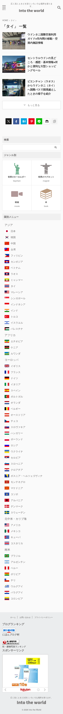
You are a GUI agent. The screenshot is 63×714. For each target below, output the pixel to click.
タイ (13, 286)
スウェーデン (18, 512)
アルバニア (17, 500)
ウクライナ (17, 451)
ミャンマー (17, 280)
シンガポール (18, 298)
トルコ (14, 316)
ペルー (14, 568)
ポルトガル (17, 396)
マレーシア (17, 292)
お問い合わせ (25, 617)
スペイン (15, 390)
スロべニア (17, 463)
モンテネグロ (18, 482)
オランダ (15, 402)
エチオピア (17, 341)
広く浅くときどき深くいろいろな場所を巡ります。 (31, 697)
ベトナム (15, 267)
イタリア (15, 384)
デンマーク (17, 506)
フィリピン (17, 255)
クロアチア (17, 469)
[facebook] (16, 121)
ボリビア (15, 574)
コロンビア (17, 598)
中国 (13, 243)
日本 (13, 231)
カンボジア (17, 261)
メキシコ (15, 531)
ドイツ (14, 378)
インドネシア (18, 304)
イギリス (15, 366)
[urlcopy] (54, 121)
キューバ (15, 537)
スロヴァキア (18, 427)
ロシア (14, 445)
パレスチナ (17, 328)
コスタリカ (17, 543)
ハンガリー (17, 433)
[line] (39, 121)
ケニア (14, 347)
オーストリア (18, 415)
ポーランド (17, 439)
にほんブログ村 (10, 634)
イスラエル (17, 322)
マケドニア (17, 488)
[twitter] (9, 121)
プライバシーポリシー (43, 617)
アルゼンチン (18, 562)
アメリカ (15, 525)
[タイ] (24, 121)
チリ (13, 580)
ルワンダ (15, 353)
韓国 (13, 237)
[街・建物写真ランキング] (10, 643)
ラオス (14, 274)
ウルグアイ (17, 586)
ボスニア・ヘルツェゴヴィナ (27, 476)
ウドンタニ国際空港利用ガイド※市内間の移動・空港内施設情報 (43, 38)
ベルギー (15, 408)
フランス (15, 372)
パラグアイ (17, 592)
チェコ (14, 421)
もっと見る (33, 105)
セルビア (15, 457)
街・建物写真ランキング (14, 646)
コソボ (14, 494)
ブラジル (15, 555)
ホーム (13, 617)
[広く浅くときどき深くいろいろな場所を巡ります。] (31, 11)
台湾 (13, 249)
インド (14, 310)
